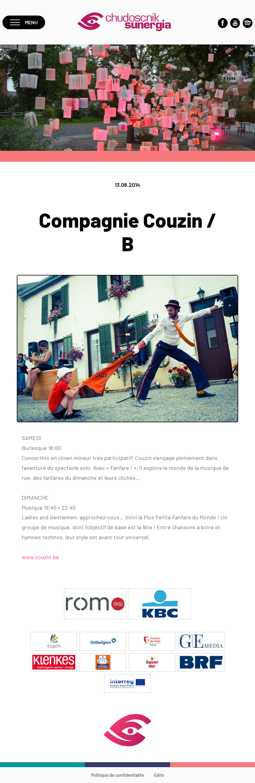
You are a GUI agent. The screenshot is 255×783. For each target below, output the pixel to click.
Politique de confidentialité (117, 775)
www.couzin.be (40, 557)
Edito (159, 775)
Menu (31, 22)
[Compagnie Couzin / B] (127, 420)
